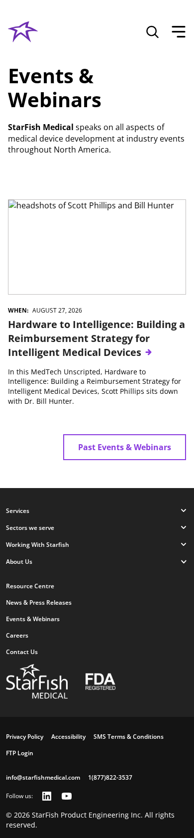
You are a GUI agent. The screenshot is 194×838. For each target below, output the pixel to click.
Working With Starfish (37, 544)
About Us (19, 561)
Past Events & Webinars (124, 447)
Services (17, 510)
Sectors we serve (30, 527)
